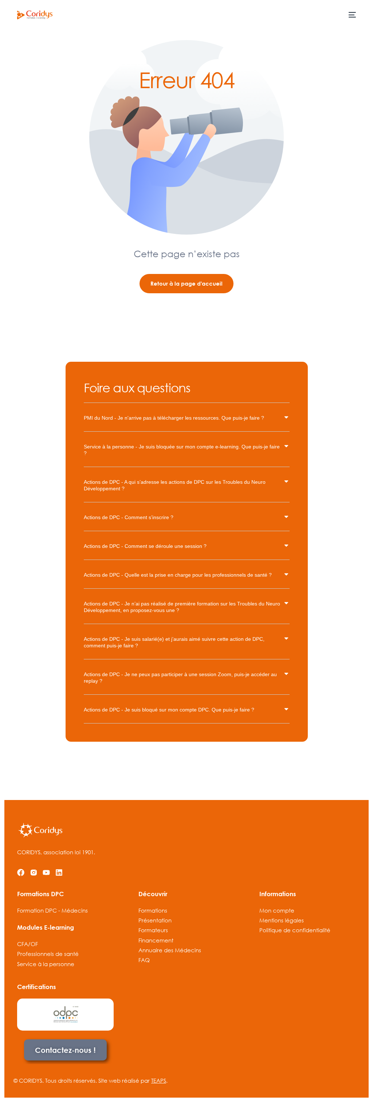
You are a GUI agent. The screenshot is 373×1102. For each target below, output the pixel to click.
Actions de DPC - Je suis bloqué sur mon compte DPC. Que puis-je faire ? (169, 710)
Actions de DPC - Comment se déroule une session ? (145, 546)
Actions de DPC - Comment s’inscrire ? (128, 517)
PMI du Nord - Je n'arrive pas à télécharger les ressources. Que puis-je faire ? (174, 418)
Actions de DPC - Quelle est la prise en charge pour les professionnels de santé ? (178, 575)
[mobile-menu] (351, 15)
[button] (187, 423)
